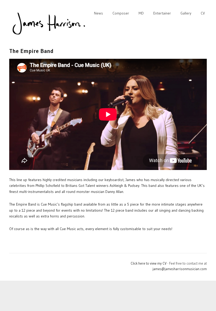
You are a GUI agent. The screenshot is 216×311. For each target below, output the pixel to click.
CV (203, 13)
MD (141, 13)
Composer (120, 13)
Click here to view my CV (148, 263)
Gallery (185, 13)
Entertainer (162, 13)
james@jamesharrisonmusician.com (180, 269)
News (98, 13)
